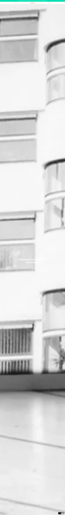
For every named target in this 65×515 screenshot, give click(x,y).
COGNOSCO (32, 2)
